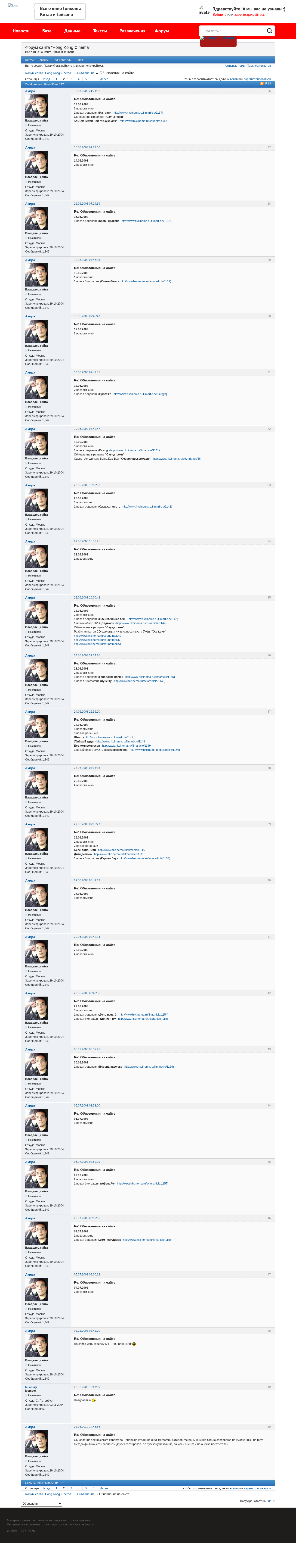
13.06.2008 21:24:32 (87, 91)
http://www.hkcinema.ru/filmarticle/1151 (122, 850)
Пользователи (61, 60)
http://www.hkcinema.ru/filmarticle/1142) (147, 506)
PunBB (270, 1501)
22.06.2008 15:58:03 (87, 485)
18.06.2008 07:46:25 (87, 260)
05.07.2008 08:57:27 (87, 1049)
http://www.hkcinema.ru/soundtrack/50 (97, 640)
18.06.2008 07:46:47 (87, 316)
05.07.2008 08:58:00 (87, 1105)
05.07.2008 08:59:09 (87, 1161)
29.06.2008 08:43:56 (87, 993)
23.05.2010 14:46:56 (87, 1426)
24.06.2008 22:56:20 (87, 711)
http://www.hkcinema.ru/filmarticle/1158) (148, 1239)
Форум (162, 31)
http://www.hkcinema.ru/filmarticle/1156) (149, 1066)
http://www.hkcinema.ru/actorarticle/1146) (139, 681)
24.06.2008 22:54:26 (87, 655)
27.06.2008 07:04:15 (87, 768)
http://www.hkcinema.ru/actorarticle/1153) (144, 858)
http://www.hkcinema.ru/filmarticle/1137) (138, 112)
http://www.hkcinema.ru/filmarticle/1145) (150, 677)
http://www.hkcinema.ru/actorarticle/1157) (142, 1183)
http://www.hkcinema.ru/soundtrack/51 (97, 644)
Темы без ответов (259, 65)
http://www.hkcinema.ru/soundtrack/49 (97, 635)
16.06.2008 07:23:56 (87, 147)
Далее (104, 79)
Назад (46, 79)
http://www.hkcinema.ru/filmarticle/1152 (118, 854)
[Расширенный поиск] (218, 41)
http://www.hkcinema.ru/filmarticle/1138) (146, 221)
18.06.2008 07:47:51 (87, 372)
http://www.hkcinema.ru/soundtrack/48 (177, 458)
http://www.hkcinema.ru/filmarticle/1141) (135, 450)
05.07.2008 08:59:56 (87, 1218)
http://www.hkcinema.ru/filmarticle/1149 (126, 745)
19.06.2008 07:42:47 (87, 428)
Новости (43, 60)
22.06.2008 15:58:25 (87, 541)
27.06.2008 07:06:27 (87, 824)
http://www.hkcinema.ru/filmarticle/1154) (143, 1014)
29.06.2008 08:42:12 (87, 880)
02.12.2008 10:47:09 (87, 1387)
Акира (30, 91)
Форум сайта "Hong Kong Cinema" (57, 47)
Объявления (85, 73)
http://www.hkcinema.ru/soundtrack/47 (143, 121)
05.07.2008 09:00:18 (87, 1274)
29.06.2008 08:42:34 (87, 936)
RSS (268, 83)
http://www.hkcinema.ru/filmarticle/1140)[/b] (140, 394)
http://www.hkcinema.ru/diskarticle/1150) (155, 749)
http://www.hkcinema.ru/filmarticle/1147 (109, 737)
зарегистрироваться (257, 79)
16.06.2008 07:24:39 (87, 203)
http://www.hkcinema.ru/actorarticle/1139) (145, 281)
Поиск (79, 60)
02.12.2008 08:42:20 (87, 1330)
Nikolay (31, 1387)
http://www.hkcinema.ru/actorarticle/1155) (144, 1018)
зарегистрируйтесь (249, 14)
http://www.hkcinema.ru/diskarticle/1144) (141, 623)
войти (234, 79)
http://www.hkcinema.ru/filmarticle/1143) (153, 619)
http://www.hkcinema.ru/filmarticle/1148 (120, 741)
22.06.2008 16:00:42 (87, 597)
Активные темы (235, 65)
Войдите (219, 14)
